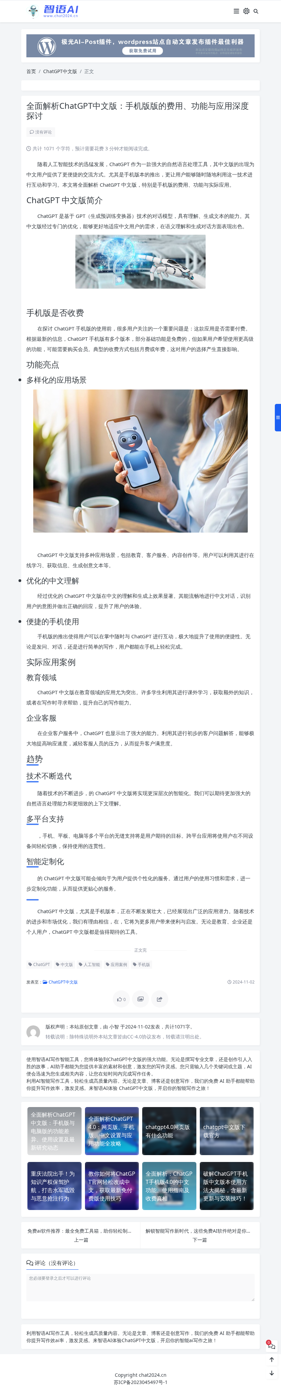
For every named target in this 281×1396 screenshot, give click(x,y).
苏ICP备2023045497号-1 (141, 1382)
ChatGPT (41, 964)
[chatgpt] (140, 45)
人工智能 (91, 964)
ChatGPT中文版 (60, 71)
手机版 (143, 964)
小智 (114, 1026)
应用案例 (118, 964)
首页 (31, 71)
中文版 (66, 964)
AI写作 (53, 1059)
